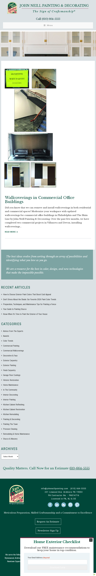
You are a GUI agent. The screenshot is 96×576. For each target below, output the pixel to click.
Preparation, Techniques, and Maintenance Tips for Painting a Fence (29, 304)
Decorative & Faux (10, 355)
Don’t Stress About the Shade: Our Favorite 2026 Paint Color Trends (29, 299)
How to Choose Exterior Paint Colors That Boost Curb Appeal (27, 294)
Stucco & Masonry (10, 439)
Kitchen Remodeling (11, 414)
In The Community (10, 390)
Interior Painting (9, 399)
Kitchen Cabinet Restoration (14, 409)
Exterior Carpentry (10, 360)
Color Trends (8, 341)
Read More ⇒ (11, 232)
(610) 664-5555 (51, 18)
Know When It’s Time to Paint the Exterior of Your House (25, 314)
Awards (6, 336)
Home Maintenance (10, 385)
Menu (50, 25)
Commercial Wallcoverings (13, 350)
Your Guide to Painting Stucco (14, 309)
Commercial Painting (11, 346)
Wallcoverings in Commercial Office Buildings (39, 199)
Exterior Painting (9, 365)
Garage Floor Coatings (11, 375)
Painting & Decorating (11, 419)
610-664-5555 (80, 468)
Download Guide (57, 567)
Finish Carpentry (9, 370)
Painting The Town (10, 424)
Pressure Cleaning (10, 429)
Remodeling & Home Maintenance (16, 434)
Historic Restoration (11, 380)
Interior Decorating (10, 395)
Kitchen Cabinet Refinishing (13, 404)
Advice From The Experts (13, 331)
